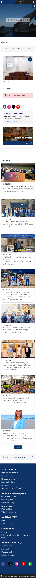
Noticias (6, 49)
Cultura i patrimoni (8, 500)
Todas (18, 447)
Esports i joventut (8, 506)
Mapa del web (6, 552)
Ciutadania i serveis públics (12, 496)
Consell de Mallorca (1, 576)
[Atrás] (4, 89)
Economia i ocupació (9, 503)
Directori (4, 532)
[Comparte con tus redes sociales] (34, 6)
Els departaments (8, 479)
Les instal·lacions (8, 482)
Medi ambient (6, 509)
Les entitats (5, 485)
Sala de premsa (7, 524)
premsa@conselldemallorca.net (13, 121)
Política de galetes (8, 555)
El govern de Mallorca (9, 473)
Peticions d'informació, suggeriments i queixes (16, 536)
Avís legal (5, 549)
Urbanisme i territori (9, 512)
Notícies (4, 520)
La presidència (7, 476)
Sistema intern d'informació (12, 488)
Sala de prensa (17, 49)
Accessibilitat (6, 546)
